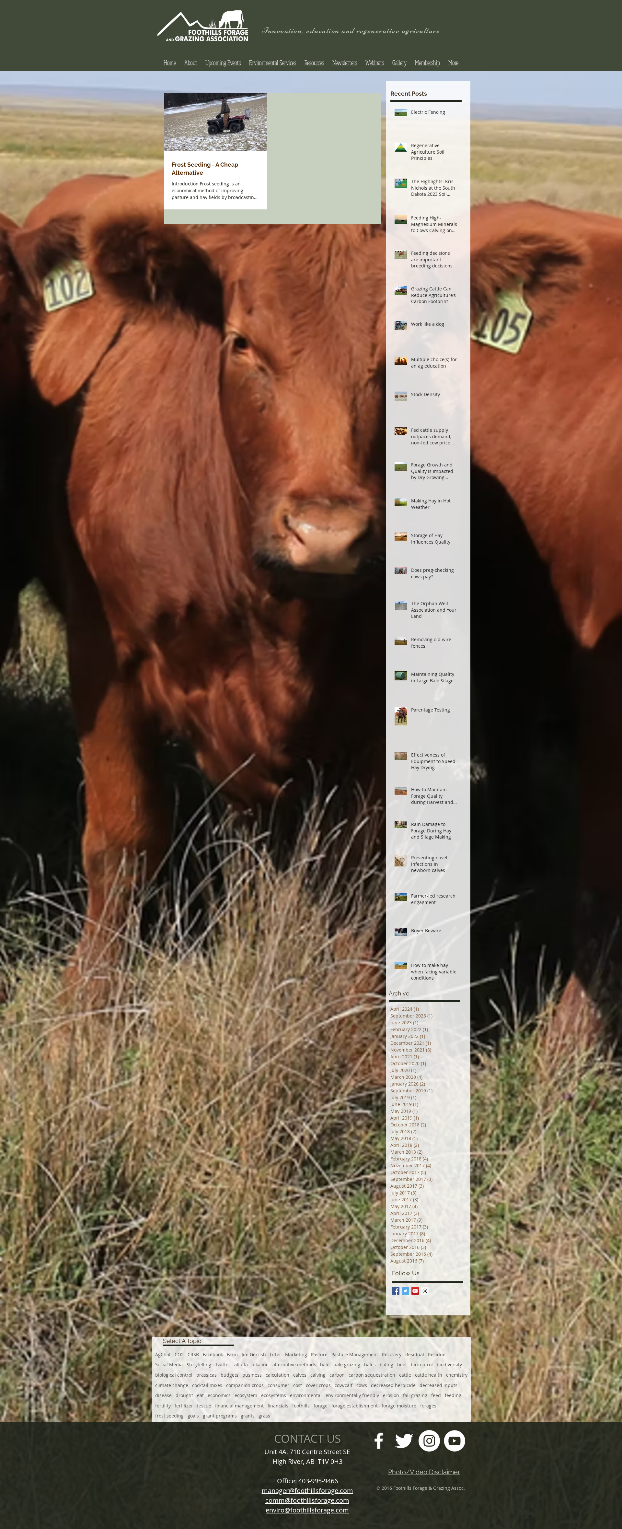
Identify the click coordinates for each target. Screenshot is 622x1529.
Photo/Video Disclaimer (424, 1472)
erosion (391, 1395)
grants (248, 1416)
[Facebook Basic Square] (395, 1291)
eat (200, 1395)
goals (193, 1416)
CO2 (179, 1354)
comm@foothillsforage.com (307, 1500)
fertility (163, 1406)
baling (386, 1364)
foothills (301, 1406)
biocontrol (422, 1364)
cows (361, 1385)
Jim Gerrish (254, 1354)
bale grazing (346, 1364)
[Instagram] (429, 1441)
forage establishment (354, 1406)
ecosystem (246, 1395)
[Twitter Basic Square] (405, 1291)
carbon (337, 1375)
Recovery (391, 1354)
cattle (405, 1375)
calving (318, 1375)
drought (184, 1395)
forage (321, 1406)
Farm (232, 1354)
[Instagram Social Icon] (425, 1291)
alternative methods (294, 1364)
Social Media (169, 1364)
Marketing (296, 1354)
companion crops (245, 1385)
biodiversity (449, 1364)
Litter (275, 1354)
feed (436, 1395)
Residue (436, 1354)
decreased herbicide (393, 1385)
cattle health (428, 1375)
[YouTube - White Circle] (454, 1441)
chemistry (456, 1375)
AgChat (163, 1354)
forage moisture (399, 1406)
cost (297, 1385)
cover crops (318, 1385)
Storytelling (199, 1364)
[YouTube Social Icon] (415, 1291)
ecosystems (273, 1395)
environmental (306, 1395)
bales (370, 1364)
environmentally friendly (352, 1395)
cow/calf (343, 1385)
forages (428, 1406)
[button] (314, 60)
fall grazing (415, 1395)
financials (278, 1406)
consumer (278, 1385)
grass (264, 1416)
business (252, 1375)
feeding (453, 1395)
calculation (277, 1375)
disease (163, 1395)
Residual (414, 1354)
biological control (173, 1375)
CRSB (193, 1354)
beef (402, 1364)
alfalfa (241, 1364)
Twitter (222, 1364)
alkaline (260, 1364)
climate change (171, 1385)
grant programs (220, 1416)
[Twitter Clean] (404, 1441)
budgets (229, 1375)
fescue (204, 1406)
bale (324, 1364)
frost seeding (169, 1416)
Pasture (319, 1354)
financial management (239, 1406)
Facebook (213, 1354)
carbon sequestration (372, 1375)
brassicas (206, 1375)
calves (299, 1375)
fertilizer (184, 1406)
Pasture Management (354, 1354)
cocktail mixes (207, 1385)
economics (219, 1395)
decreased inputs (438, 1385)
